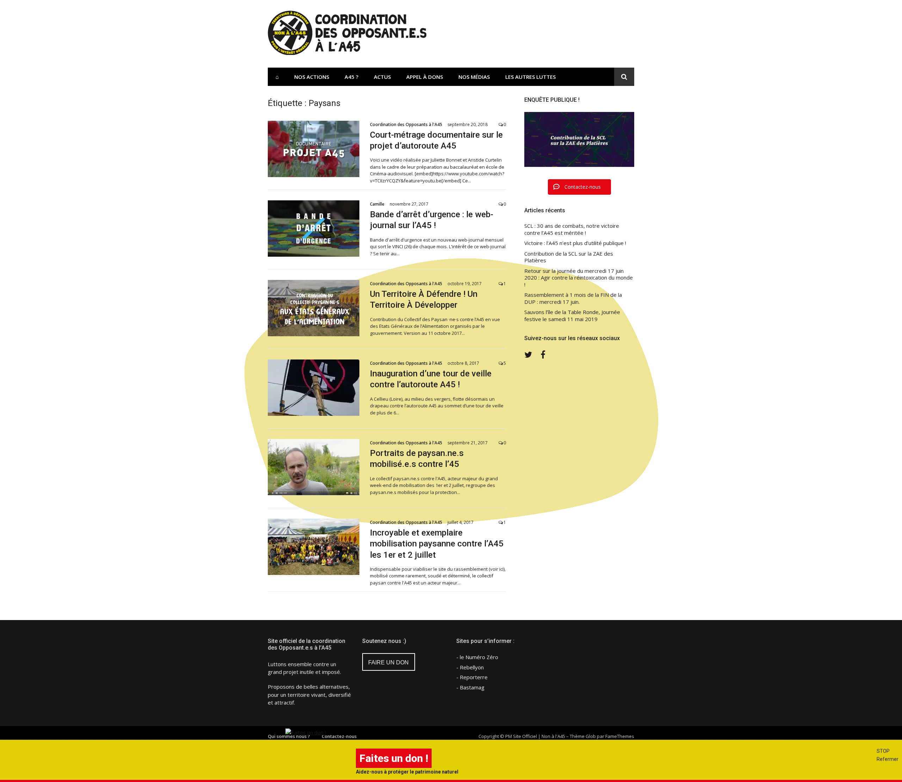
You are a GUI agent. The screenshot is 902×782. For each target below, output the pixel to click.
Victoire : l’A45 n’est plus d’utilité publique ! (575, 243)
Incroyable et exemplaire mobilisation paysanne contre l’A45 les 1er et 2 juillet (436, 543)
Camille (377, 204)
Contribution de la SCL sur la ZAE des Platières (568, 257)
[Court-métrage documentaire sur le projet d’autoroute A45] (313, 149)
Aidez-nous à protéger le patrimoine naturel (407, 772)
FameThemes (619, 736)
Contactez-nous (339, 736)
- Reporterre (472, 677)
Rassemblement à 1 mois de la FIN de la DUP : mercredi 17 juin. (573, 298)
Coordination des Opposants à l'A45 (406, 124)
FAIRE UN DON (388, 662)
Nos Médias (474, 76)
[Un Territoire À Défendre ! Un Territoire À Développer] (313, 308)
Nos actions (311, 76)
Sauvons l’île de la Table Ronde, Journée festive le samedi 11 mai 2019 (572, 316)
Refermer (887, 759)
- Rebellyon (470, 667)
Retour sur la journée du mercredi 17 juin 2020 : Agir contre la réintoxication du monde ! (578, 278)
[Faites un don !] (305, 732)
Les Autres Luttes (530, 76)
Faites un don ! (393, 758)
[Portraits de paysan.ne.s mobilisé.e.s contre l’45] (313, 467)
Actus (382, 76)
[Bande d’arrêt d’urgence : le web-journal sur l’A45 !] (313, 228)
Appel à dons (424, 76)
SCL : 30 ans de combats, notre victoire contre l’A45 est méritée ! (571, 229)
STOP (883, 751)
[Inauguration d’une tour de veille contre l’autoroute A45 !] (313, 387)
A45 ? (351, 76)
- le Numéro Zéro (477, 657)
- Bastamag (470, 687)
